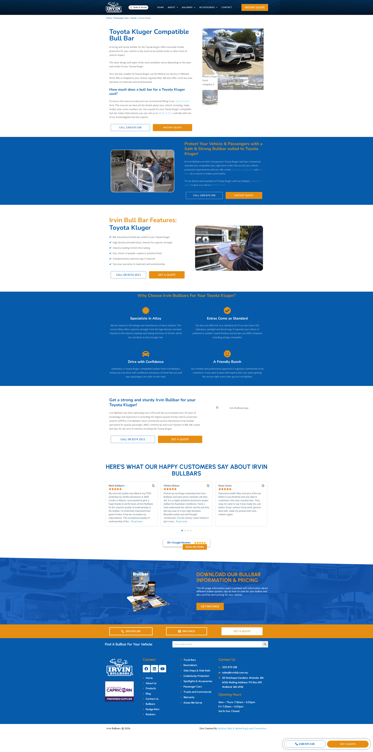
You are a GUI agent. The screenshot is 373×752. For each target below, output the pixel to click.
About (171, 7)
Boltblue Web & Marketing (232, 728)
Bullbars (187, 7)
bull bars (235, 169)
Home (160, 7)
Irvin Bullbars (113, 728)
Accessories (207, 7)
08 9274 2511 (166, 113)
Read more (137, 521)
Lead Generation (257, 728)
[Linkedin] (154, 668)
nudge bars (247, 169)
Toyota (133, 18)
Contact (226, 7)
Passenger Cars (121, 18)
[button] (258, 34)
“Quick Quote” (182, 101)
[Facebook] (146, 668)
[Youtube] (162, 668)
